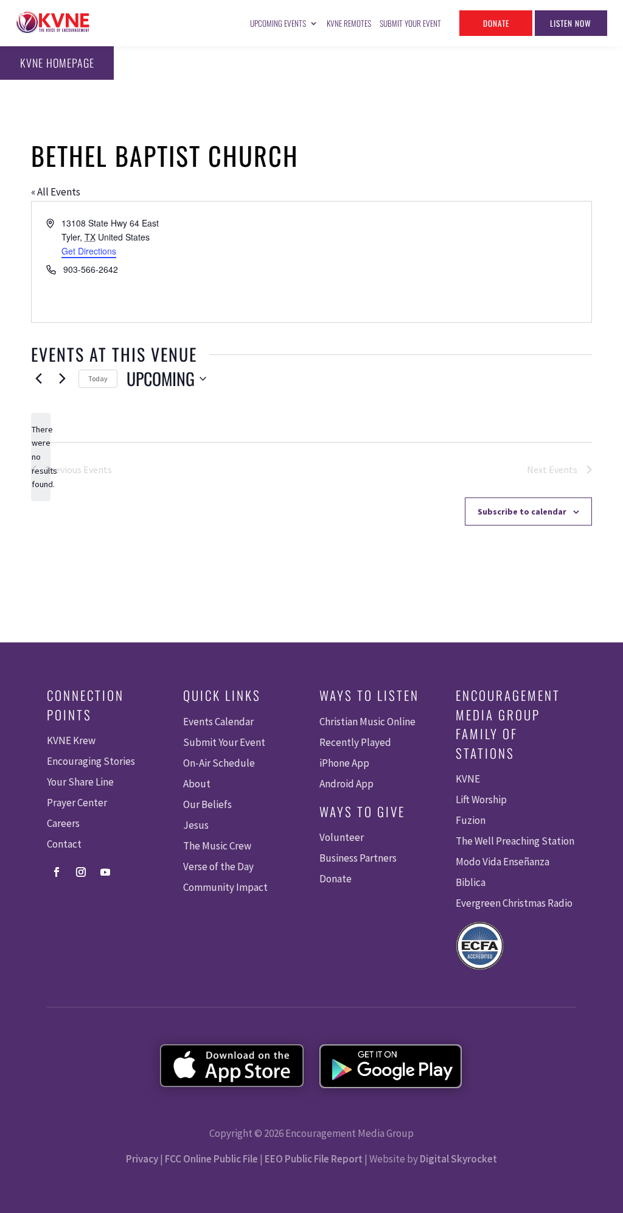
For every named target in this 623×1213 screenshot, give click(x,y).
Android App (346, 783)
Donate (496, 23)
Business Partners (358, 858)
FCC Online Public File (211, 1159)
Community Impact (225, 887)
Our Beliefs (207, 804)
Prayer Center (77, 802)
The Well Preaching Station (515, 841)
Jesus (196, 825)
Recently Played (355, 742)
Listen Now (570, 23)
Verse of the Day (218, 866)
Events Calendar (218, 721)
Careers (63, 823)
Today (98, 378)
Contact (64, 844)
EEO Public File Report (314, 1159)
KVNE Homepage (57, 63)
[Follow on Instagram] (81, 872)
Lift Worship (481, 799)
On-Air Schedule (219, 763)
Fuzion (471, 820)
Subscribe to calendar (522, 511)
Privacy (142, 1159)
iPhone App (344, 763)
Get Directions (88, 251)
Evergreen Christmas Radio (514, 903)
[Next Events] (62, 378)
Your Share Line (80, 782)
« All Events (55, 192)
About (197, 783)
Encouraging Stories (91, 761)
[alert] (40, 457)
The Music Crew (217, 846)
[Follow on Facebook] (56, 872)
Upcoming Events (278, 23)
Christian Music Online (367, 721)
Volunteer (341, 837)
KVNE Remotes (349, 23)
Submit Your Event (410, 23)
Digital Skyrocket (458, 1159)
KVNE (468, 779)
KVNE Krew (71, 740)
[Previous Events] (38, 378)
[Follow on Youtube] (105, 872)
